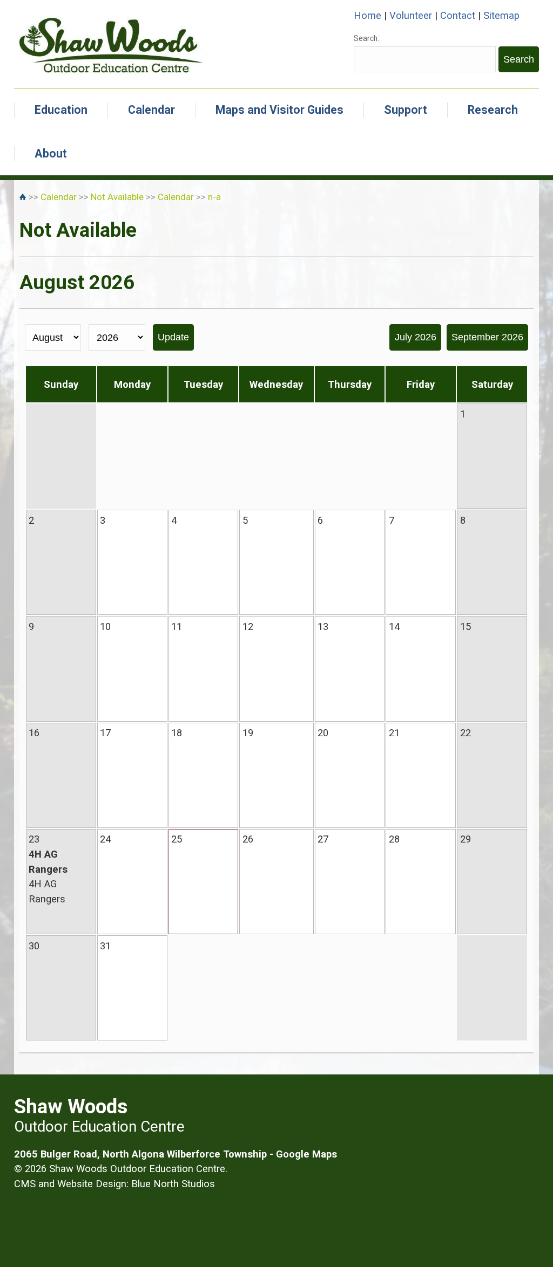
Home (367, 15)
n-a (214, 197)
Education (61, 110)
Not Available (117, 197)
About (51, 153)
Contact (457, 15)
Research (493, 110)
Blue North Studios (173, 1183)
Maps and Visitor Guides (279, 110)
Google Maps (306, 1154)
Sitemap (501, 15)
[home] (24, 197)
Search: (366, 38)
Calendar (151, 110)
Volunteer (410, 15)
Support (405, 110)
